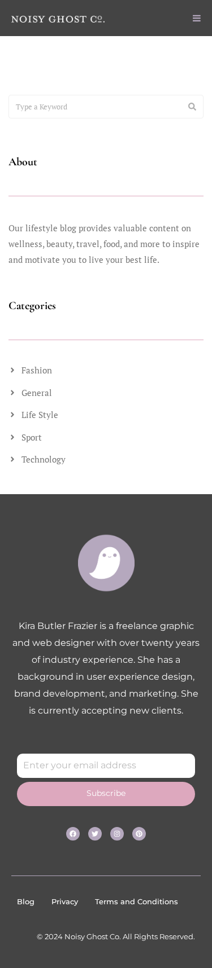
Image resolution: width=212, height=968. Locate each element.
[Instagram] (117, 834)
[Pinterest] (139, 834)
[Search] (192, 106)
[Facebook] (73, 834)
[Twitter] (95, 834)
